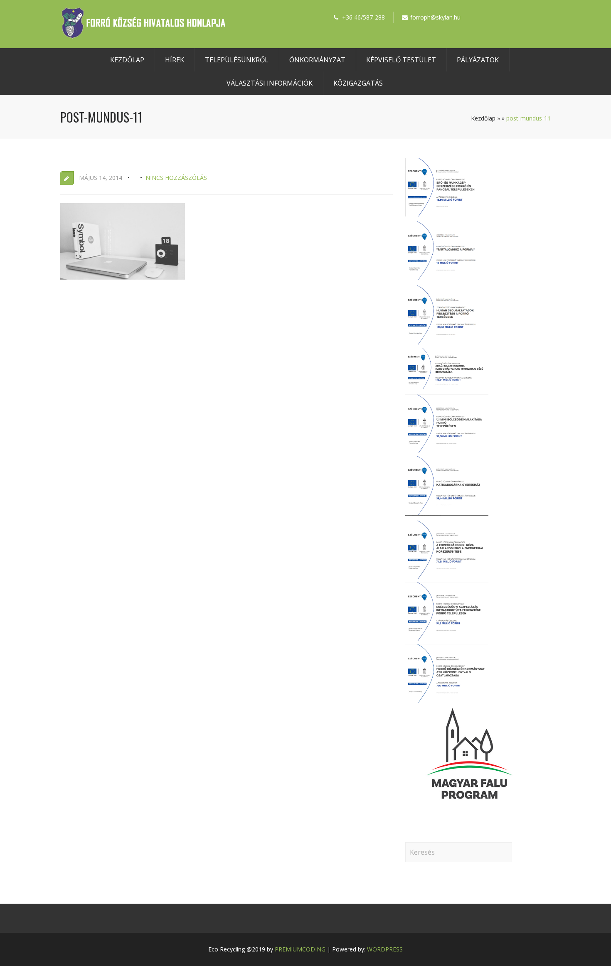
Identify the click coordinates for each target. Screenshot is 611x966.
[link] (143, 36)
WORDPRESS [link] (385, 949)
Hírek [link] (174, 59)
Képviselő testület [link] (401, 59)
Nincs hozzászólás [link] (176, 178)
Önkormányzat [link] (317, 59)
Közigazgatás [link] (358, 83)
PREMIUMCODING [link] (300, 949)
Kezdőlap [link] (127, 59)
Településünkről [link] (237, 59)
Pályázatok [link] (478, 59)
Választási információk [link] (270, 83)
